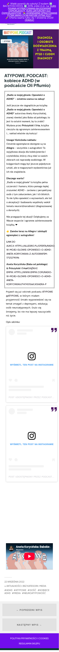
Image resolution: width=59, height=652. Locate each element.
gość (33, 590)
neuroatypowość (35, 593)
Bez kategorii (30, 585)
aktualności (14, 585)
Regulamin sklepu (29, 643)
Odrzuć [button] (29, 20)
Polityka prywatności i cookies (29, 638)
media (17, 593)
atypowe (21, 590)
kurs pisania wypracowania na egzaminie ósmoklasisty (32, 8)
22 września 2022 (14, 581)
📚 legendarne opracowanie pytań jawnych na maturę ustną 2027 (32, 14)
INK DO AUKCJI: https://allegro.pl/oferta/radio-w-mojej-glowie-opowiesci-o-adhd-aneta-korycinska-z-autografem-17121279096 (30, 249)
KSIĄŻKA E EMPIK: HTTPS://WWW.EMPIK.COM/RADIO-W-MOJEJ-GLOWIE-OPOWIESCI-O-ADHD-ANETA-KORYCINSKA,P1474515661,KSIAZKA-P (29, 276)
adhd (9, 590)
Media (42, 585)
